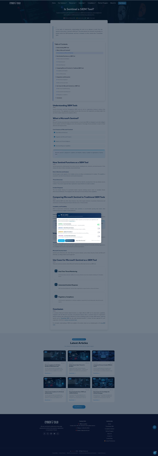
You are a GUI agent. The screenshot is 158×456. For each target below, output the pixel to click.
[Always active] (98, 224)
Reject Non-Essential (80, 240)
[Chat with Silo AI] (155, 453)
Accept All (61, 240)
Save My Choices (69, 240)
